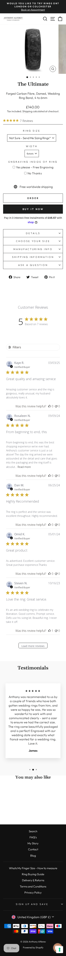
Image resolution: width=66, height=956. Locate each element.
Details (33, 233)
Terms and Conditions (33, 886)
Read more (24, 467)
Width (31, 146)
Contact (33, 849)
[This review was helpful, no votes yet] (49, 406)
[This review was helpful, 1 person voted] (49, 631)
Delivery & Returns (33, 880)
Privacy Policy (33, 892)
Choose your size (33, 241)
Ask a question (33, 265)
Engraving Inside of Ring (32, 161)
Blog (33, 855)
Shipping (27, 111)
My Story (32, 843)
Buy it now (33, 209)
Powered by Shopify (33, 947)
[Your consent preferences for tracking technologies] (59, 949)
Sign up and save (32, 904)
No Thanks (34, 173)
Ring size (31, 130)
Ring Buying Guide (33, 874)
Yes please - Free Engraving (35, 167)
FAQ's (33, 837)
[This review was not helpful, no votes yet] (56, 406)
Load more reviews (33, 646)
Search (33, 831)
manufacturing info (33, 249)
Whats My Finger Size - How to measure (33, 868)
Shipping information (33, 256)
